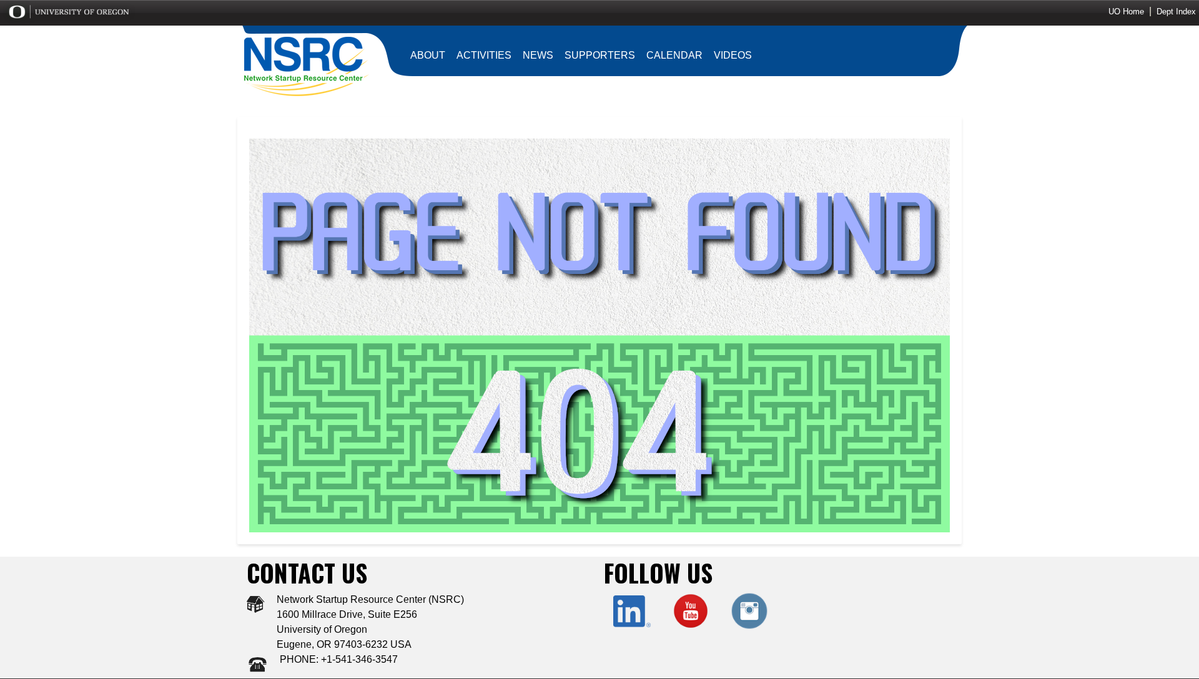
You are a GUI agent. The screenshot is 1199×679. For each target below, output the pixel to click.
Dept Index (1176, 11)
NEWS (538, 55)
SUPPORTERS (600, 55)
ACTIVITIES (483, 55)
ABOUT (427, 55)
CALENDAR (674, 55)
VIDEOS (733, 55)
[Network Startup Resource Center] (306, 65)
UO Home (1126, 11)
